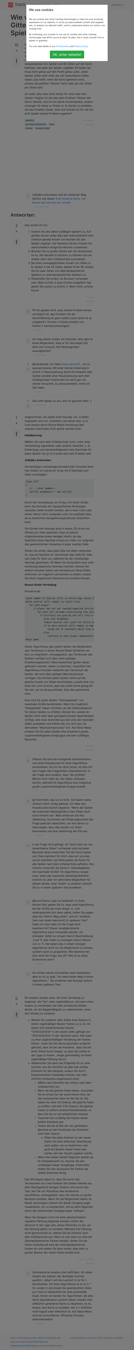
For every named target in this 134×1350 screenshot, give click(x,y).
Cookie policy (62, 46)
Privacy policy (81, 46)
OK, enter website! (67, 55)
